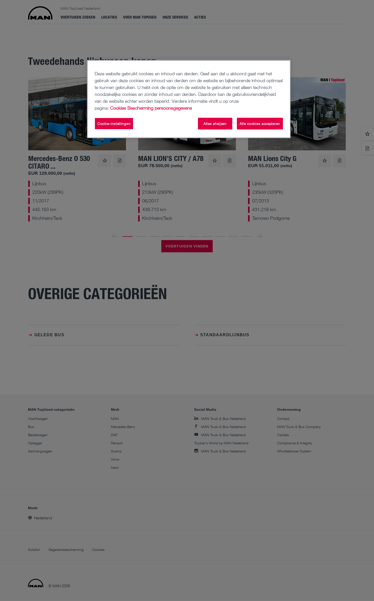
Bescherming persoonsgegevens (159, 108)
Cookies (118, 108)
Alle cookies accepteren (260, 123)
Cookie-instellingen (114, 123)
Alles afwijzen (215, 123)
